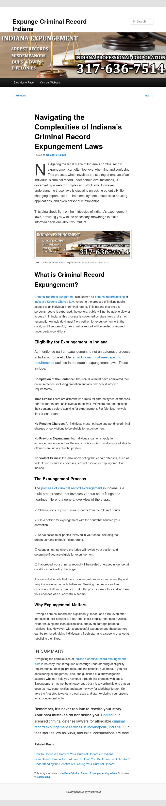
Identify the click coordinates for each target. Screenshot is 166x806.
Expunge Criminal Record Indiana (50, 25)
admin (113, 773)
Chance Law (66, 301)
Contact (107, 714)
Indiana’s (40, 301)
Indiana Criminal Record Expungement (84, 773)
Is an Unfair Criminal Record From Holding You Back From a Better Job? (82, 759)
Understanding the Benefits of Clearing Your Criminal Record (74, 764)
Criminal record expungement (53, 296)
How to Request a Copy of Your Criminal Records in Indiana (73, 754)
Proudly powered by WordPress (83, 792)
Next (149, 95)
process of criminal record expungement (71, 487)
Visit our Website (50, 82)
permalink (44, 777)
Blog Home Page (24, 82)
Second (52, 301)
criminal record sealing (110, 296)
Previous (19, 95)
